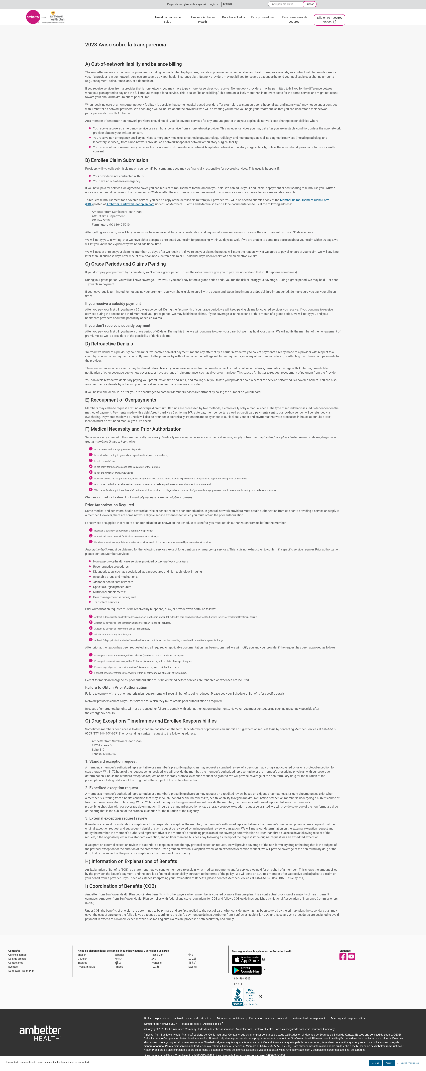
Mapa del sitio (190, 1023)
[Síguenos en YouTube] (351, 957)
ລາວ (153, 958)
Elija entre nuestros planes (331, 20)
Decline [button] (375, 1063)
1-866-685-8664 (275, 1055)
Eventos (13, 966)
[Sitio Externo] (247, 996)
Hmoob (118, 966)
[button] (407, 1063)
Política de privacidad (157, 1018)
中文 (191, 954)
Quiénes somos (17, 954)
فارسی (155, 966)
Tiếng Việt (157, 954)
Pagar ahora (174, 4)
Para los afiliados (234, 17)
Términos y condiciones (231, 1018)
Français (156, 962)
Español (119, 954)
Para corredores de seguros (294, 19)
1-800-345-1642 (203, 1055)
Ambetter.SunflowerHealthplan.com (130, 204)
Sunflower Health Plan (21, 970)
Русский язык (86, 966)
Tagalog (82, 962)
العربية (192, 958)
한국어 (118, 958)
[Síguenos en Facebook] (342, 957)
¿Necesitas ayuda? (195, 4)
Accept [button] (389, 1063)
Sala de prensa (17, 958)
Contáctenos (15, 962)
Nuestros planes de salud (168, 19)
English (82, 954)
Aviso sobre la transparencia (309, 1018)
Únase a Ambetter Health (203, 19)
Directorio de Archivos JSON (160, 1023)
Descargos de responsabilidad (348, 1018)
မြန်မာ (117, 962)
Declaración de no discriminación (268, 1018)
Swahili (192, 966)
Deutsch (82, 958)
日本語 (192, 962)
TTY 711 (237, 983)
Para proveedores (263, 17)
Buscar (310, 4)
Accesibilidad (211, 1023)
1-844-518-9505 (241, 978)
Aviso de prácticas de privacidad (193, 1018)
